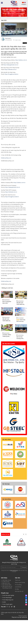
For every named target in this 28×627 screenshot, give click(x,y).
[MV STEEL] (7, 514)
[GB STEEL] (14, 425)
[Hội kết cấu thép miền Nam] (14, 3)
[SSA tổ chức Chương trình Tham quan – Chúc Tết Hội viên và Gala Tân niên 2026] (21, 328)
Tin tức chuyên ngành (7, 604)
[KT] (14, 407)
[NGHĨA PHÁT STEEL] (20, 504)
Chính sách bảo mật (14, 570)
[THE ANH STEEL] (7, 473)
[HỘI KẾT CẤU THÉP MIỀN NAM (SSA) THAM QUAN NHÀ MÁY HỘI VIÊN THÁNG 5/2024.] (7, 311)
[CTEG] (20, 445)
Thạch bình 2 (8, 38)
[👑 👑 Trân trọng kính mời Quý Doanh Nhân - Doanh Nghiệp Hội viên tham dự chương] (21, 311)
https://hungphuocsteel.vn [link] (11, 74)
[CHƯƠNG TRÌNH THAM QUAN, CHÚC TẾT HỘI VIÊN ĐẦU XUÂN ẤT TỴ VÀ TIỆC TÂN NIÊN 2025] (7, 327)
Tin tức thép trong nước (7, 599)
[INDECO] (7, 489)
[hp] (14, 372)
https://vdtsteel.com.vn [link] (10, 69)
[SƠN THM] (7, 504)
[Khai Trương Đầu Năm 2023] (7, 294)
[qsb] (14, 354)
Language (23, 4)
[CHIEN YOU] (20, 454)
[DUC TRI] (20, 489)
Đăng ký (24, 567)
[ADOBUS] (7, 445)
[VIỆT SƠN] (7, 454)
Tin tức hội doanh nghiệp (8, 595)
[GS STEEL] (7, 523)
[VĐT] (20, 463)
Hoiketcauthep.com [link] (6, 158)
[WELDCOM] (14, 390)
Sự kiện (4, 602)
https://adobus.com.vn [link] (21, 60)
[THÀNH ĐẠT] (20, 514)
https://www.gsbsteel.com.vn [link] (10, 65)
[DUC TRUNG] (7, 463)
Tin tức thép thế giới (7, 597)
